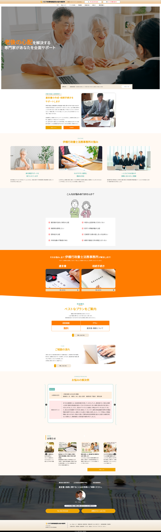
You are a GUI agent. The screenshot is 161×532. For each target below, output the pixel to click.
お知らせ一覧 (126, 86)
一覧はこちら (101, 469)
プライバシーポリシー (102, 526)
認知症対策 (90, 524)
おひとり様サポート (96, 524)
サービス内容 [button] (72, 5)
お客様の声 (82, 526)
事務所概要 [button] (101, 5)
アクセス (86, 526)
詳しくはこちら (62, 290)
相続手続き (85, 524)
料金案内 (80, 5)
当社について (63, 5)
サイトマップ (95, 526)
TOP (57, 5)
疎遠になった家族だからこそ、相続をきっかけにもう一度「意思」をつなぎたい (87, 86)
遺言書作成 (80, 524)
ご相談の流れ (87, 5)
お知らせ (93, 5)
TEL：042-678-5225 (62, 511)
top (70, 524)
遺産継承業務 (103, 524)
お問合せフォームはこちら (98, 511)
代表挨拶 (71, 127)
